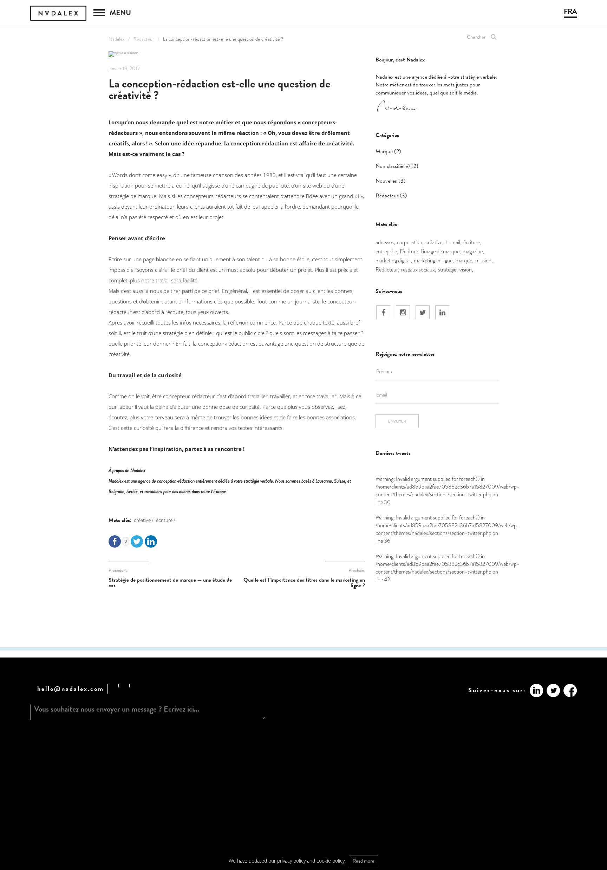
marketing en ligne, (434, 260)
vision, (466, 270)
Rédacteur (143, 38)
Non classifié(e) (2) (397, 166)
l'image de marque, (441, 251)
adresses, (385, 242)
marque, (465, 260)
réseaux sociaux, (418, 270)
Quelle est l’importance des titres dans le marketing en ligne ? (304, 582)
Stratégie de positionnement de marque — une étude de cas (170, 582)
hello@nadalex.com (70, 688)
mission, (484, 260)
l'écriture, (409, 251)
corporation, (410, 242)
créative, (434, 242)
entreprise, (387, 251)
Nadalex (117, 38)
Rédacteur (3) (391, 195)
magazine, (473, 251)
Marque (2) (388, 151)
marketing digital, (394, 260)
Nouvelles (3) (391, 181)
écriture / (165, 520)
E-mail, (453, 242)
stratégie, (448, 270)
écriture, (472, 242)
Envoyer (397, 421)
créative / (144, 520)
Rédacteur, (387, 270)
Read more (363, 860)
